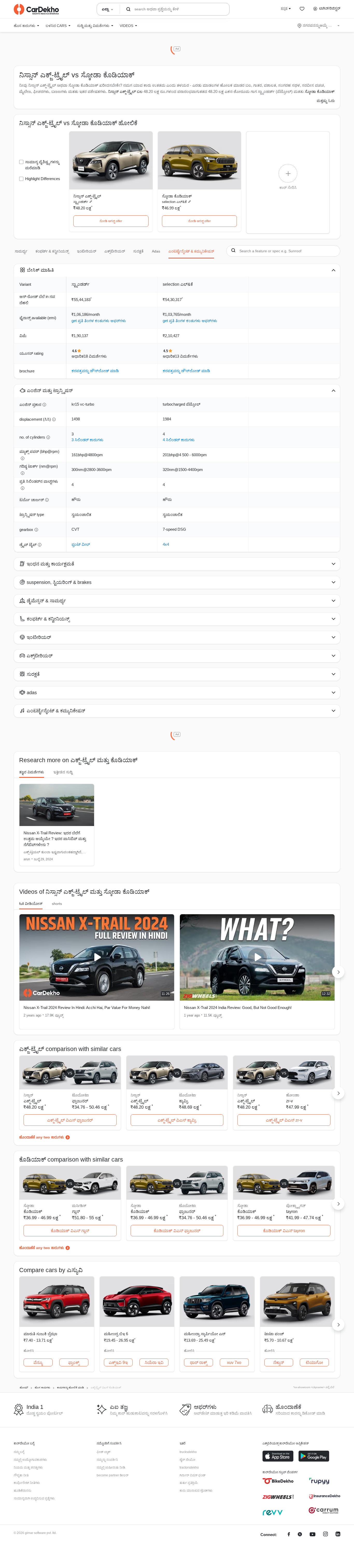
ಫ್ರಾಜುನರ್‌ (80, 1101)
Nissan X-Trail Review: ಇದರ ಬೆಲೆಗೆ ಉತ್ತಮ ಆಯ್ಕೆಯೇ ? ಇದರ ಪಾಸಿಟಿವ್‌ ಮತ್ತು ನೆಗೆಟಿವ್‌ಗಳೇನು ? (55, 839)
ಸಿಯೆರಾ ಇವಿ (154, 1362)
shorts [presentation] (57, 904)
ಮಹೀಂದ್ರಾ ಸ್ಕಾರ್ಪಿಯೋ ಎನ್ (204, 1334)
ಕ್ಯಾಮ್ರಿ (183, 1101)
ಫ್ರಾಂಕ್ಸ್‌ (73, 1362)
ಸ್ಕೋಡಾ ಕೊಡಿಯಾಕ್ (177, 196)
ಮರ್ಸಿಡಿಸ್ (79, 1206)
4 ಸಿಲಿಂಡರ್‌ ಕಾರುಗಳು (179, 440)
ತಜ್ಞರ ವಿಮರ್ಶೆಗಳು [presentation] (31, 772)
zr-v (289, 1101)
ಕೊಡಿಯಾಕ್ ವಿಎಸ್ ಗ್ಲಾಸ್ (70, 1231)
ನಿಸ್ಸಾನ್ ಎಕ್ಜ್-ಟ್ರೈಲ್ (87, 196)
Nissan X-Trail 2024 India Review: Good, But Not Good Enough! (238, 1007)
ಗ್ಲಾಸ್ (76, 1211)
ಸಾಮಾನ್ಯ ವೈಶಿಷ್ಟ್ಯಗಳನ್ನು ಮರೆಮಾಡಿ (42, 165)
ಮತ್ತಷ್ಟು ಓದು (326, 101)
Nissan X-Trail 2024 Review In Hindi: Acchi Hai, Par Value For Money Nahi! (87, 1007)
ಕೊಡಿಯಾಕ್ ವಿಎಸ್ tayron (284, 1231)
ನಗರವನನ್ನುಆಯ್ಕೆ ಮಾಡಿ (319, 25)
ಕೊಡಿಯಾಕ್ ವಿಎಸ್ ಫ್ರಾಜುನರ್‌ (177, 1231)
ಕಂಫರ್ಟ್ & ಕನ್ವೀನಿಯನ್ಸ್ (52, 251)
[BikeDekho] (278, 1481)
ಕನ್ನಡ (284, 8)
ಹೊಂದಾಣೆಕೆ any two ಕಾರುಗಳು (41, 1137)
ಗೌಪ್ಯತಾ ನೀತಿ (21, 1475)
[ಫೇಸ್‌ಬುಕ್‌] (289, 1535)
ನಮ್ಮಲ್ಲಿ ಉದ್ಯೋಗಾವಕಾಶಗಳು (30, 1460)
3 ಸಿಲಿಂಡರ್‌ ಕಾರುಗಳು (87, 440)
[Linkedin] (338, 1535)
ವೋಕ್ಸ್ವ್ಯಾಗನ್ (296, 1206)
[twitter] (300, 1535)
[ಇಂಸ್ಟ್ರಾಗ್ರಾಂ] (325, 1535)
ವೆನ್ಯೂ (38, 1362)
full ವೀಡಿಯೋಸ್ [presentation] (31, 904)
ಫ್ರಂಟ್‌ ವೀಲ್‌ (81, 544)
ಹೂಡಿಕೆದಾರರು (22, 1490)
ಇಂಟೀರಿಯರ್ (86, 251)
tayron (292, 1211)
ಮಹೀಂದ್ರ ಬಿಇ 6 (116, 1334)
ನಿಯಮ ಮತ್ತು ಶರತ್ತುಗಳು (28, 1467)
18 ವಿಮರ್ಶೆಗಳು (95, 356)
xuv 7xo (234, 1362)
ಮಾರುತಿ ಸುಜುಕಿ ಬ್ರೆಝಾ (40, 1334)
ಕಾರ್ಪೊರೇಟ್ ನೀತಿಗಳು (27, 1483)
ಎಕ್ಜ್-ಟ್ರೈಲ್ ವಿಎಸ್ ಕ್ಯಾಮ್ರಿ (177, 1120)
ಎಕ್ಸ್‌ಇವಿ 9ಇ (118, 1362)
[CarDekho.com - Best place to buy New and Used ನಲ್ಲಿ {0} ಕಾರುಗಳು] (36, 9)
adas (156, 251)
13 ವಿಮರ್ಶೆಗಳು (186, 356)
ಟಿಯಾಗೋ (314, 1362)
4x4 (166, 544)
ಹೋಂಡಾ (292, 1095)
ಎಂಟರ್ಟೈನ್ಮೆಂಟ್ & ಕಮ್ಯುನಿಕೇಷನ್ (191, 251)
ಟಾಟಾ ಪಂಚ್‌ (274, 1334)
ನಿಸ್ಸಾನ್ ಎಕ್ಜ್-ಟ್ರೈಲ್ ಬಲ (125, 91)
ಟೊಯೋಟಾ (80, 1095)
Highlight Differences (42, 178)
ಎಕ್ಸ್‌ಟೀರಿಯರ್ (114, 251)
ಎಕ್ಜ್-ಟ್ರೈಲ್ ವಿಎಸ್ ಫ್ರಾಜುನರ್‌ (70, 1120)
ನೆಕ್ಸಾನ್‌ (278, 1362)
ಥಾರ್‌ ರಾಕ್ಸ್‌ (198, 1362)
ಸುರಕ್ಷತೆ (138, 251)
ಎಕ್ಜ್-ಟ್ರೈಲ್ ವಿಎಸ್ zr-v (284, 1120)
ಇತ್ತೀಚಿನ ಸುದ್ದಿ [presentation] (62, 772)
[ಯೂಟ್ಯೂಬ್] (312, 1535)
